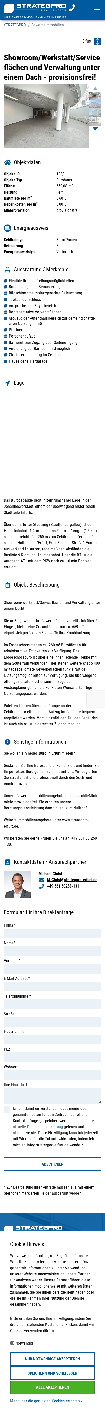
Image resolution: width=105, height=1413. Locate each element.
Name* (9, 943)
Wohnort (11, 1067)
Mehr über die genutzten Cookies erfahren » (46, 1401)
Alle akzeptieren (52, 1387)
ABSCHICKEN (53, 1164)
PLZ (7, 1049)
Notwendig (24, 1343)
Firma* (9, 925)
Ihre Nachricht (15, 1084)
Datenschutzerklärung (45, 1126)
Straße (9, 1013)
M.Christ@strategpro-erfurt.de (72, 879)
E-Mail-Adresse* (17, 978)
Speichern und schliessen (52, 1373)
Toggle (97, 7)
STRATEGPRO (15, 25)
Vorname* (12, 960)
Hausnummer (15, 1031)
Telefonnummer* (17, 996)
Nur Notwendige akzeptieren (52, 1359)
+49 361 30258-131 (63, 886)
